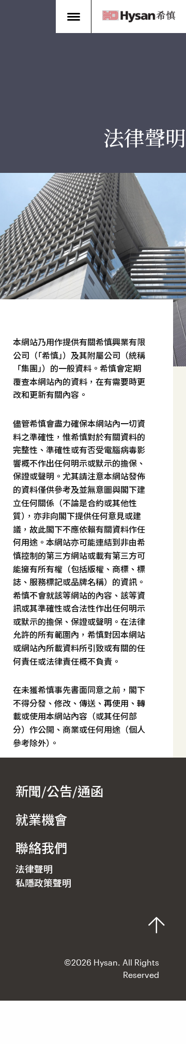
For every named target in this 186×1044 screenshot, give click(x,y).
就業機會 (41, 819)
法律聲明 (34, 869)
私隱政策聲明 (43, 883)
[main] (93, 379)
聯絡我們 (41, 848)
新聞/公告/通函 (59, 791)
